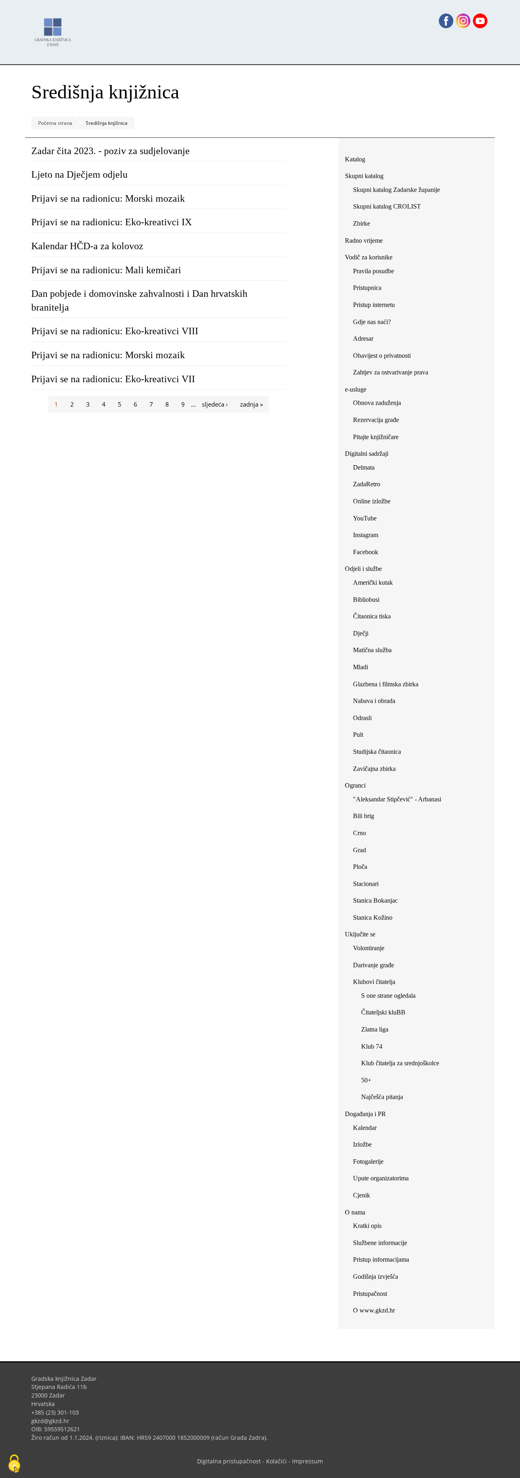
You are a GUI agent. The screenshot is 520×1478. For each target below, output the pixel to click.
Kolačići (276, 1461)
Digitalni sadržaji (366, 453)
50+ (366, 1080)
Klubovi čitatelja (374, 981)
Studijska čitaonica (377, 751)
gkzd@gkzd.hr (53, 1421)
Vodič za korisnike (368, 257)
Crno (359, 832)
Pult (358, 734)
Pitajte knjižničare (379, 438)
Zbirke (364, 225)
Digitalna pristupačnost (229, 1461)
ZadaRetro (366, 484)
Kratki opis (367, 1225)
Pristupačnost (370, 1293)
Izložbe (362, 1144)
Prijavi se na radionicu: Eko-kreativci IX (111, 222)
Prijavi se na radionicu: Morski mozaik (108, 198)
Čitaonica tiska (372, 616)
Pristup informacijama (381, 1259)
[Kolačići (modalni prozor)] (14, 1464)
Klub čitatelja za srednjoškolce (400, 1063)
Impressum (307, 1461)
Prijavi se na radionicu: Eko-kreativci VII (113, 379)
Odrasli (362, 717)
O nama (355, 1212)
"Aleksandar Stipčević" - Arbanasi (397, 799)
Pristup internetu (374, 304)
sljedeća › (215, 404)
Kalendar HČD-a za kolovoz (87, 246)
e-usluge (355, 389)
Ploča (360, 866)
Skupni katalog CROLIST (390, 208)
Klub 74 (371, 1046)
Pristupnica (367, 287)
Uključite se (360, 934)
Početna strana (55, 123)
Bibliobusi (366, 599)
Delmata (367, 469)
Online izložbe (371, 501)
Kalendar (365, 1127)
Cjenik (361, 1195)
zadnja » (251, 404)
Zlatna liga (374, 1029)
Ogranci (355, 785)
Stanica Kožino (372, 917)
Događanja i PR (365, 1113)
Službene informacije (380, 1242)
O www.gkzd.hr (374, 1310)
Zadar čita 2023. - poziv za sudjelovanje (110, 151)
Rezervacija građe (376, 419)
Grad (359, 850)
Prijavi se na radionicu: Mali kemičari (106, 270)
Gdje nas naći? (372, 321)
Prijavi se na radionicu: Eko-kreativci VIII (114, 331)
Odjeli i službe (363, 568)
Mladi (360, 667)
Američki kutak (373, 582)
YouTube (368, 520)
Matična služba (372, 649)
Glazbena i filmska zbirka (385, 684)
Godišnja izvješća (375, 1276)
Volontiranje (368, 948)
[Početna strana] (54, 28)
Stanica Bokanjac (375, 900)
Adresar (363, 338)
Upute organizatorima (381, 1178)
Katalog (358, 161)
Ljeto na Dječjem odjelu (79, 174)
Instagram (368, 536)
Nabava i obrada (374, 700)
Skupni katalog (364, 175)
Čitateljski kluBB (383, 1012)
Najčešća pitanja (382, 1096)
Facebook (368, 554)
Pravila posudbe (373, 271)
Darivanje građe (373, 965)
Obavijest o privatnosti (382, 355)
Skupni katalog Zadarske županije (396, 189)
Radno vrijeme (364, 240)
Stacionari (366, 883)
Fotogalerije (368, 1161)
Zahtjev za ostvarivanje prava (390, 372)
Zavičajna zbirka (374, 768)
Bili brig (363, 815)
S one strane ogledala (388, 995)
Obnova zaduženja (377, 402)
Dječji (360, 633)
